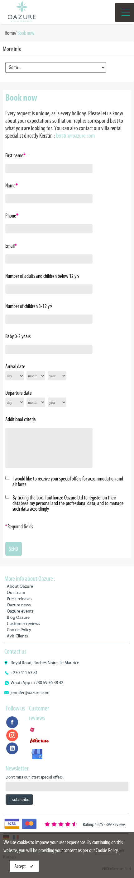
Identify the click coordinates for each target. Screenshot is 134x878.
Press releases (19, 598)
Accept (20, 866)
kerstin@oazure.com (75, 135)
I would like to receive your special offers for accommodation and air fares (67, 481)
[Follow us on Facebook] (12, 722)
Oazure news (19, 605)
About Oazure (20, 586)
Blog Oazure (18, 617)
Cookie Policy (19, 629)
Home (10, 33)
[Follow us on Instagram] (12, 735)
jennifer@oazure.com (30, 692)
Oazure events (20, 611)
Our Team (16, 592)
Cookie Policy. (107, 850)
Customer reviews (23, 623)
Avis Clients (17, 636)
